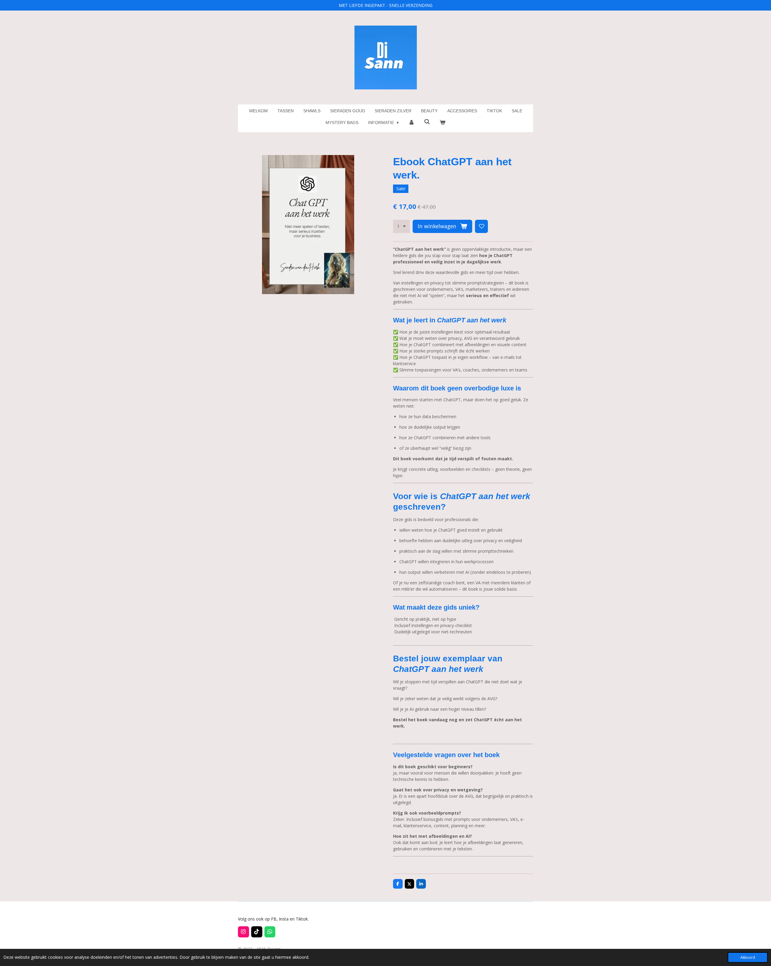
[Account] (411, 122)
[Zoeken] (427, 122)
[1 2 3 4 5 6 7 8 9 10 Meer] (401, 226)
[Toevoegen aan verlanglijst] (481, 226)
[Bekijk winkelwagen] (442, 122)
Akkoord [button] (747, 957)
